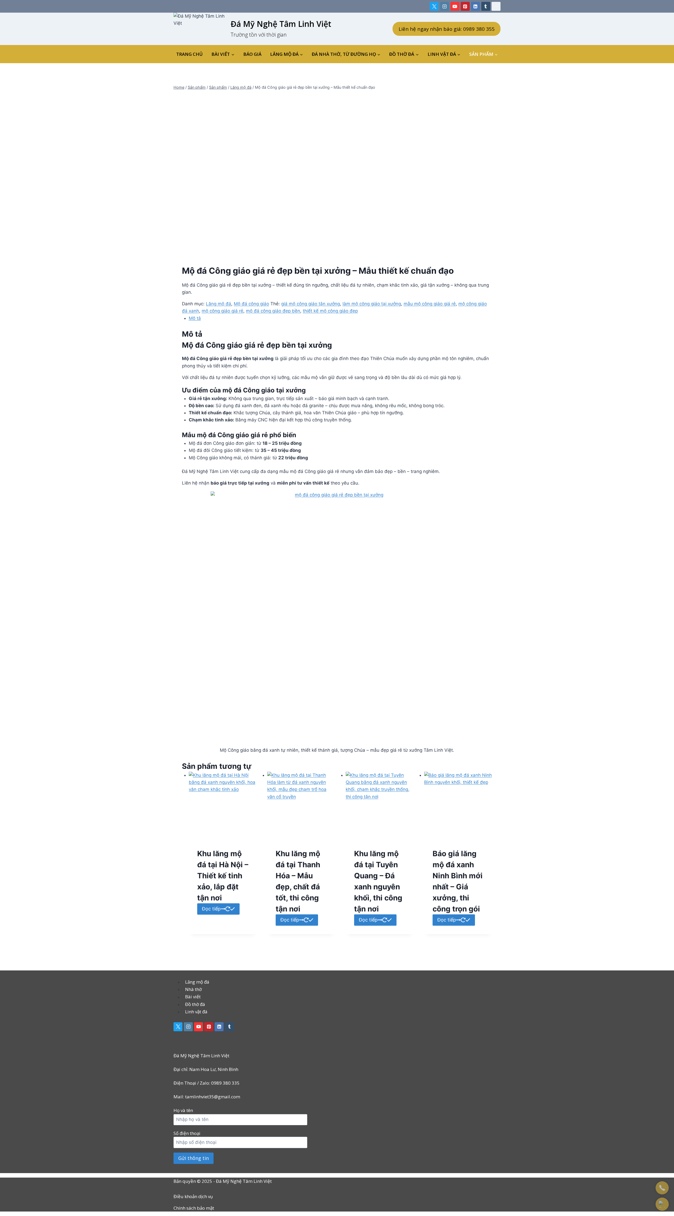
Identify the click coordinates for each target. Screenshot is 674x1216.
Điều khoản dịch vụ (193, 1196)
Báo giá (252, 54)
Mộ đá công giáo (251, 303)
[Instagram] (444, 6)
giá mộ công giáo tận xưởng (310, 303)
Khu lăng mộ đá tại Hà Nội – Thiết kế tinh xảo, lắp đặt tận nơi (222, 875)
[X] (434, 6)
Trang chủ (189, 54)
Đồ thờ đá (195, 1004)
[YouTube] (454, 6)
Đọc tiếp (211, 908)
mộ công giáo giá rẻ (222, 310)
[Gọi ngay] (662, 1187)
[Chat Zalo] (662, 1204)
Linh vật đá (196, 1012)
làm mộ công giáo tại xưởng (372, 303)
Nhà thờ (193, 989)
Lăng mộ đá (218, 303)
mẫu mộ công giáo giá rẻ (430, 303)
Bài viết (193, 997)
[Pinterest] (465, 6)
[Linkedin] (475, 6)
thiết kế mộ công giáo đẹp (330, 310)
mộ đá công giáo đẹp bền (273, 310)
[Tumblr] (485, 6)
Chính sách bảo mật (194, 1208)
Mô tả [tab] (195, 318)
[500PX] (496, 6)
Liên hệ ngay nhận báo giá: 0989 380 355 (447, 29)
